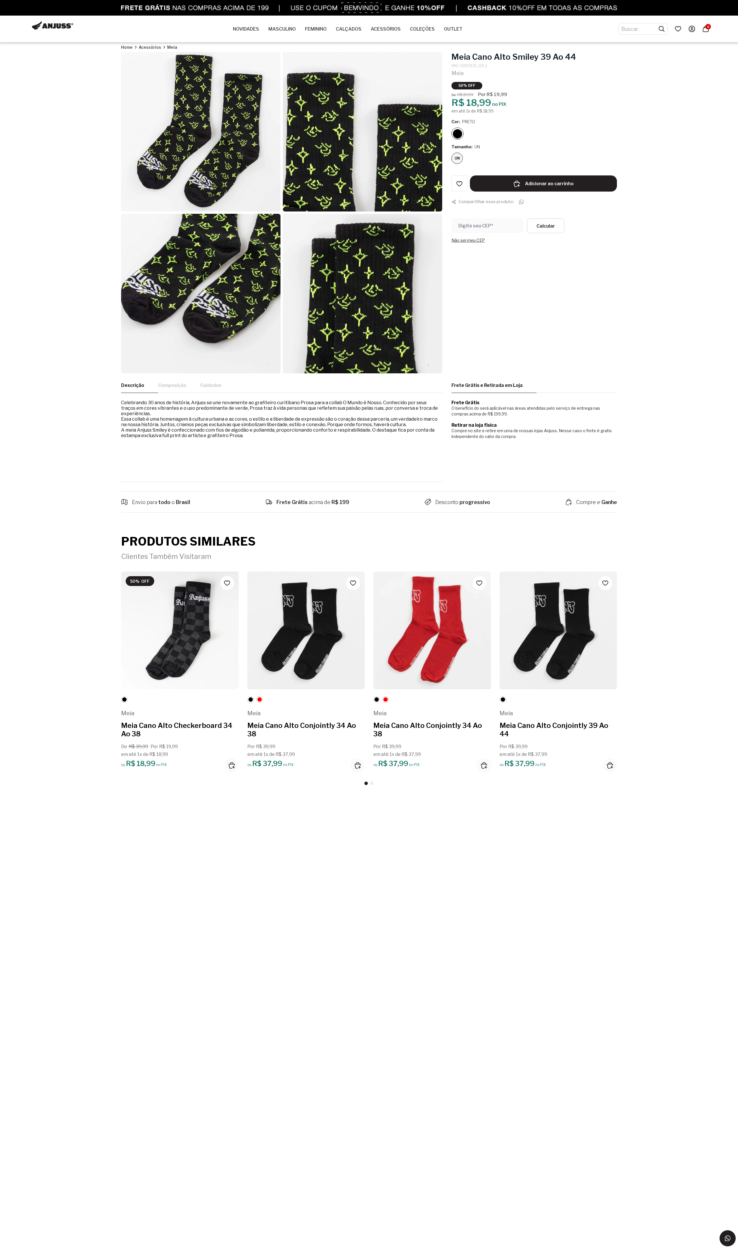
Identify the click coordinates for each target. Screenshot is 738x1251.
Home (127, 47)
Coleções (422, 29)
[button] (366, 783)
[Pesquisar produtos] (661, 28)
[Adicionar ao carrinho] (232, 765)
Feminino (316, 29)
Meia (172, 47)
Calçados (349, 29)
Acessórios (386, 29)
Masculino (282, 29)
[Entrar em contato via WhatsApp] (728, 1238)
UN (457, 158)
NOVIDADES (246, 29)
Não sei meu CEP (468, 240)
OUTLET (453, 29)
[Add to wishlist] (459, 184)
